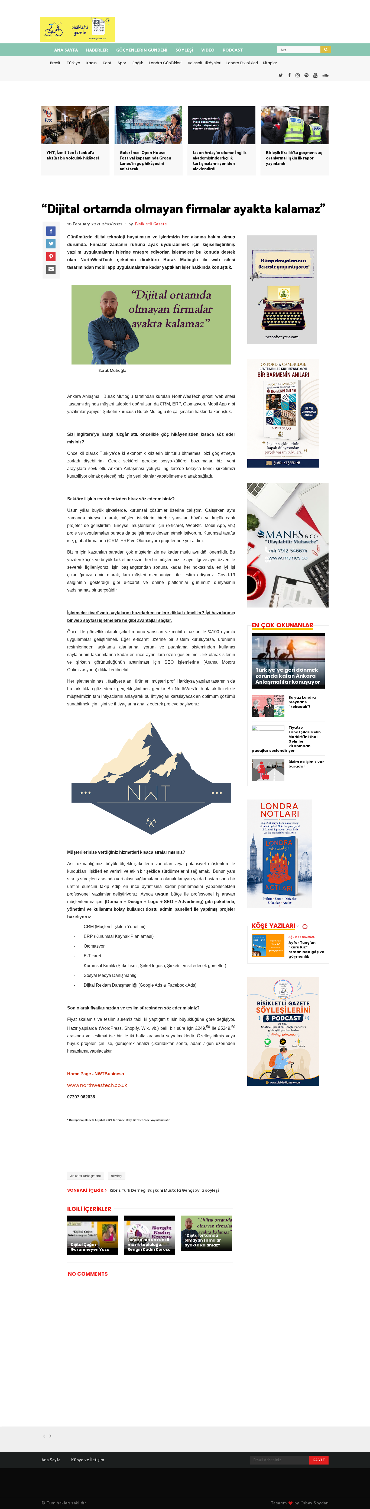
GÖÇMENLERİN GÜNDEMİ (141, 50)
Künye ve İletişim (87, 1460)
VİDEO (208, 50)
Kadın (91, 63)
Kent (107, 63)
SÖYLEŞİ (184, 50)
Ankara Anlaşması (85, 1176)
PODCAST (233, 50)
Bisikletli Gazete (151, 224)
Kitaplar (270, 63)
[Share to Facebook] (51, 231)
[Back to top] (356, 1496)
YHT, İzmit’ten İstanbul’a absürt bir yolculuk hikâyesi (73, 155)
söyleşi (116, 1176)
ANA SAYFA (66, 50)
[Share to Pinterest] (51, 256)
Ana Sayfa (50, 1460)
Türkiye (73, 63)
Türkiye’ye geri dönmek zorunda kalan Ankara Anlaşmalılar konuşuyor (287, 676)
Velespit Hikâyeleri (204, 63)
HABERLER (97, 50)
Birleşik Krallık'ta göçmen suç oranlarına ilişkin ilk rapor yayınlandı (294, 158)
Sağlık (137, 63)
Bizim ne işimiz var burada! (306, 764)
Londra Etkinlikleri (242, 63)
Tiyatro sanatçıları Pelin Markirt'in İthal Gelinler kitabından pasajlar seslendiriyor (286, 739)
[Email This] (51, 269)
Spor (122, 63)
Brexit (55, 63)
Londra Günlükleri (165, 63)
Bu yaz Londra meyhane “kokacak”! (302, 702)
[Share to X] (51, 243)
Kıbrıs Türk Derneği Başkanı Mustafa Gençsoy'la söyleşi (164, 1190)
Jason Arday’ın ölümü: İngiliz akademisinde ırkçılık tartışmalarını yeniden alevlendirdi (219, 160)
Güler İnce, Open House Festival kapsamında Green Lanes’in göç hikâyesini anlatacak (145, 160)
